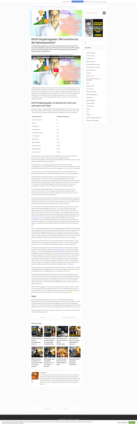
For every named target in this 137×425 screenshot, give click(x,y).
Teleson (88, 109)
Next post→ (65, 408)
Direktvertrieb (89, 58)
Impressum (76, 419)
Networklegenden (90, 100)
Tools (87, 112)
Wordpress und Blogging (92, 120)
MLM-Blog (64, 1)
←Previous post (46, 408)
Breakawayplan (61, 249)
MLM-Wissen (89, 97)
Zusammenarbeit (87, 1)
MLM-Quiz (68, 1)
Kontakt (105, 1)
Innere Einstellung (90, 70)
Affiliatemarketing (90, 53)
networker (43, 317)
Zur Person (92, 1)
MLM (63, 88)
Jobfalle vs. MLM (90, 76)
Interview (88, 73)
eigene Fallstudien (90, 61)
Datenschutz (70, 419)
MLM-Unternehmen (91, 91)
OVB (70, 219)
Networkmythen (90, 103)
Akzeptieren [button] (131, 422)
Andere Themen (90, 55)
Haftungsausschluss (62, 419)
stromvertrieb (89, 106)
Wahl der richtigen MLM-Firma (93, 117)
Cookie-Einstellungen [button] (122, 422)
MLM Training (89, 88)
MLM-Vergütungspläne (91, 94)
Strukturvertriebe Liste (99, 1)
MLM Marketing (90, 86)
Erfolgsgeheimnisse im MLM (69, 317)
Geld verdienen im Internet (93, 67)
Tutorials (88, 114)
